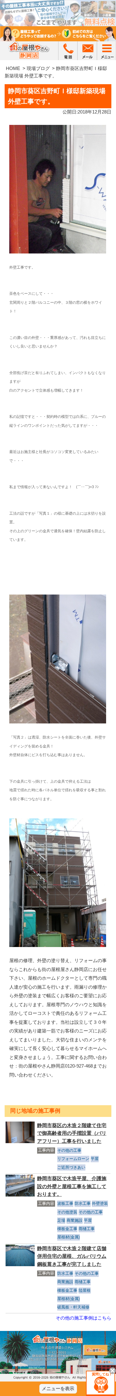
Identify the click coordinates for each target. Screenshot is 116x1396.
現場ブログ (38, 68)
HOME (13, 68)
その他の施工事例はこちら (83, 1317)
